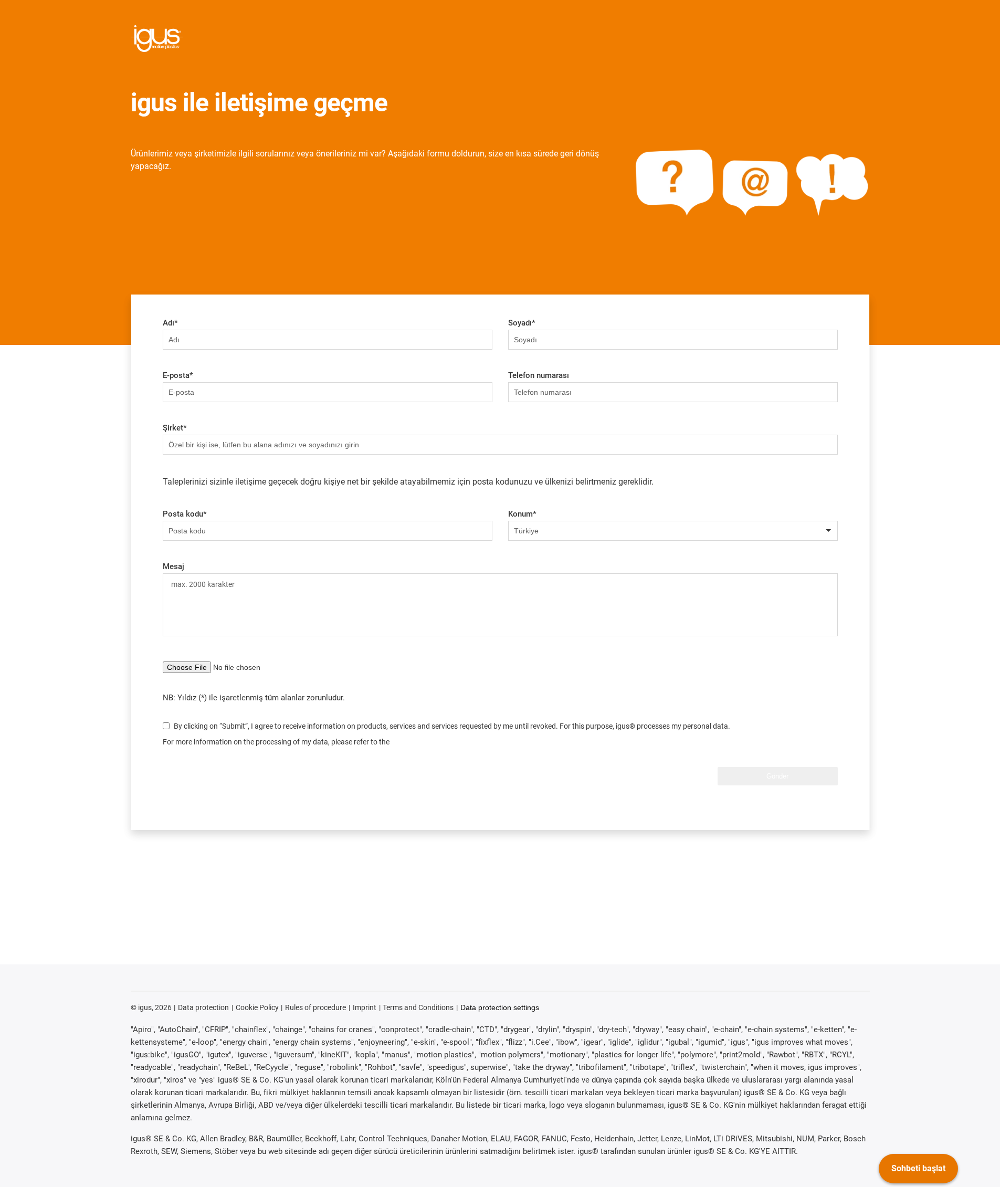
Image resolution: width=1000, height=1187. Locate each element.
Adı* (170, 323)
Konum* (522, 514)
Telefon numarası (538, 375)
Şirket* (175, 428)
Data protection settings (499, 1007)
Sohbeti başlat (918, 1168)
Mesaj (173, 566)
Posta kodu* (185, 514)
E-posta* (178, 375)
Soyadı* (521, 323)
